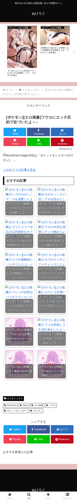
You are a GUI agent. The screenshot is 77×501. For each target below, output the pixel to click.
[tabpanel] (22, 52)
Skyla (25, 405)
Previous (3, 53)
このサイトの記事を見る (19, 169)
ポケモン (37, 410)
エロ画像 (38, 405)
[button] (69, 375)
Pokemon (12, 405)
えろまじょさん (15, 398)
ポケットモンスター (17, 410)
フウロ (52, 405)
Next (74, 53)
